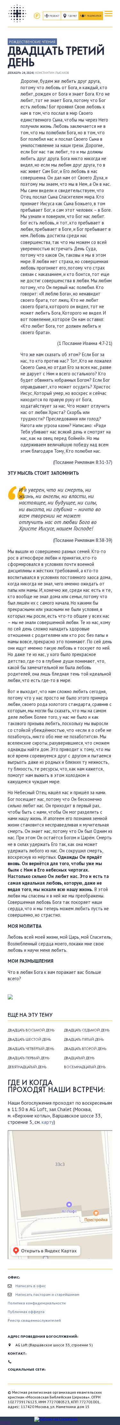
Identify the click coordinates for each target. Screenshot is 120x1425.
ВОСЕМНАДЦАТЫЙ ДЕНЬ (85, 1067)
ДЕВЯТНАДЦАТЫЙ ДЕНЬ (27, 1067)
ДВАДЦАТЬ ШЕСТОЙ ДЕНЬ (29, 1039)
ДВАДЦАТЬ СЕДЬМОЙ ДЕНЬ (86, 1030)
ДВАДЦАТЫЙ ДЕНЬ (79, 1058)
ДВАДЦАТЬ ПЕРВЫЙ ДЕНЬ (28, 1058)
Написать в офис (30, 1285)
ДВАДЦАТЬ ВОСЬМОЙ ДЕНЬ (31, 1030)
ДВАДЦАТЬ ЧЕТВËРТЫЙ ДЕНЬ (31, 1049)
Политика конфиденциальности (37, 1303)
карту (48, 1122)
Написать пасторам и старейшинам (47, 1294)
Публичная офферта (26, 1311)
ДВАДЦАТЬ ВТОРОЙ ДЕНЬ (85, 1049)
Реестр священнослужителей (34, 1320)
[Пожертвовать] (37, 16)
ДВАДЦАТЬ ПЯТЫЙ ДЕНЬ (84, 1039)
